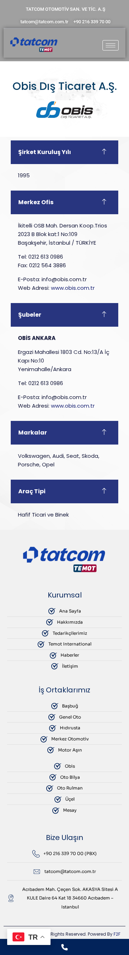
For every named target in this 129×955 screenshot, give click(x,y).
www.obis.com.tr (73, 288)
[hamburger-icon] (110, 45)
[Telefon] (64, 947)
